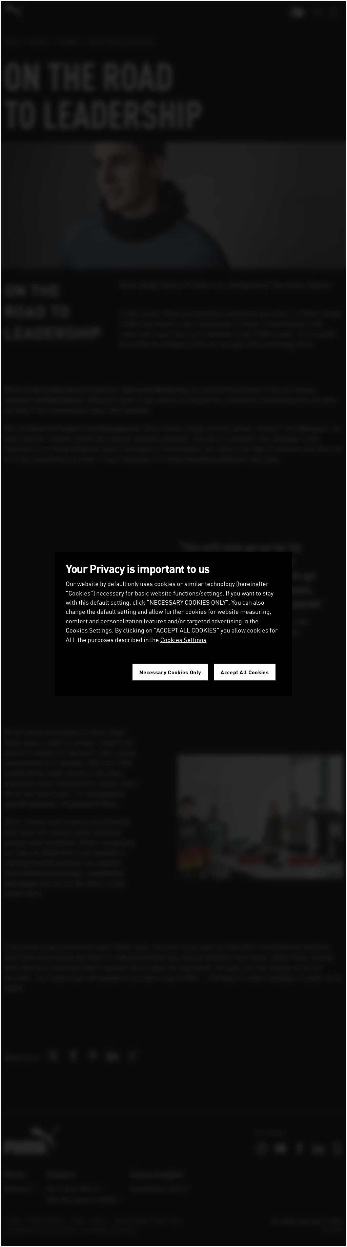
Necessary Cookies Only (170, 672)
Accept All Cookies (245, 672)
